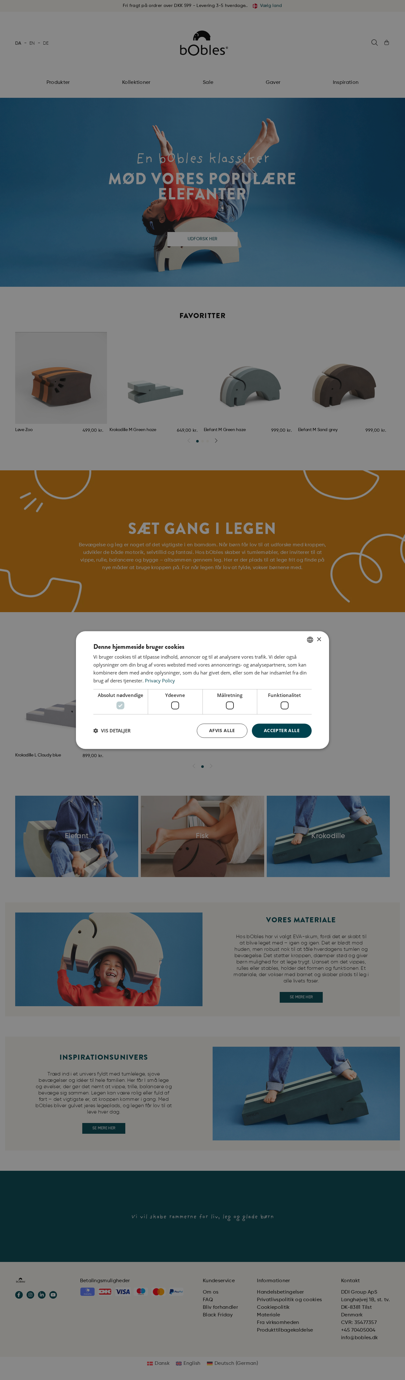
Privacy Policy (160, 680)
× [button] (318, 639)
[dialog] (202, 690)
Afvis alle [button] (222, 730)
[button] (112, 730)
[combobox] (310, 640)
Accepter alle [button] (282, 730)
